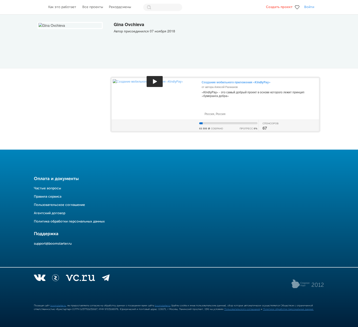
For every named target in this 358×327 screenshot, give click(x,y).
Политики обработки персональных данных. (288, 309)
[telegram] (106, 278)
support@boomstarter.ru (53, 243)
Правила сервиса (47, 196)
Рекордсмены (120, 7)
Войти (309, 7)
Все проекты (92, 7)
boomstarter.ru (58, 305)
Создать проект (279, 7)
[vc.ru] (80, 278)
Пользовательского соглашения (242, 309)
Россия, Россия (215, 114)
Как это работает (62, 7)
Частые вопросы (47, 188)
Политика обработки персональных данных (69, 221)
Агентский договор (49, 213)
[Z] (55, 278)
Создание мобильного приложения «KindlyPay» (236, 82)
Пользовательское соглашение (59, 205)
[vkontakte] (39, 278)
